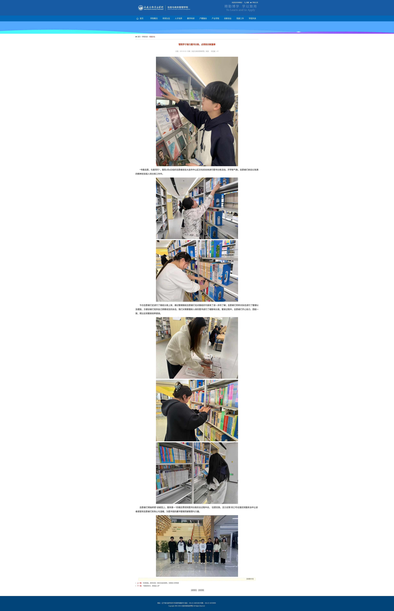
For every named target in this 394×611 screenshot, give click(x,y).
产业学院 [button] (215, 18)
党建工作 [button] (240, 18)
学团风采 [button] (252, 18)
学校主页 (255, 2)
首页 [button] (141, 18)
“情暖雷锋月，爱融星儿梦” (151, 586)
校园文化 (152, 36)
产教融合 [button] (203, 18)
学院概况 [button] (154, 18)
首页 (138, 36)
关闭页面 (201, 590)
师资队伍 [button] (166, 18)
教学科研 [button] (191, 18)
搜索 (247, 2)
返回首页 (193, 590)
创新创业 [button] (227, 18)
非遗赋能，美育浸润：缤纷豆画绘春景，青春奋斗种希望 (161, 583)
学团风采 (145, 36)
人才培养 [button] (178, 18)
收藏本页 (250, 579)
